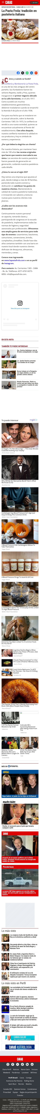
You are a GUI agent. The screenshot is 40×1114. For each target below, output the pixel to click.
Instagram (9, 263)
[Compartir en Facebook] (18, 72)
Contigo (29, 1078)
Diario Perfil (7, 1069)
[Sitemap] (32, 1064)
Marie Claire (25, 1069)
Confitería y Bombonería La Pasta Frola (21, 83)
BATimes (34, 1073)
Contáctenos (32, 1089)
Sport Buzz (12, 1084)
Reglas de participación (28, 1092)
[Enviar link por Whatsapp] (27, 72)
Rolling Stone (29, 1081)
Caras (22, 1078)
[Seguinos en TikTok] (22, 1064)
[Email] (36, 72)
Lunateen (25, 1073)
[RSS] (27, 1064)
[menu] (3, 2)
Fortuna (34, 1069)
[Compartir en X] (22, 72)
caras (20, 833)
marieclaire (20, 802)
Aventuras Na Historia (14, 1081)
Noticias (16, 1069)
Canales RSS (7, 1089)
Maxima (29, 1084)
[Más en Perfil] (13, 766)
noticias (20, 772)
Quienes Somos (20, 1089)
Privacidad (7, 1092)
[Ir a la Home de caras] (8, 3)
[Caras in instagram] (7, 1064)
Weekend (6, 1073)
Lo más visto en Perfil (14, 983)
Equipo (15, 1092)
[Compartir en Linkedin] (31, 72)
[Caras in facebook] (12, 1064)
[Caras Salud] (20, 1040)
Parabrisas (16, 1073)
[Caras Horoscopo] (20, 1049)
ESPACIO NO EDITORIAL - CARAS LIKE (12, 7)
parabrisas (20, 867)
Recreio (21, 1084)
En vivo (35, 3)
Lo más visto (9, 931)
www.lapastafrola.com (14, 260)
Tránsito (20, 1095)
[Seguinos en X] (17, 1064)
